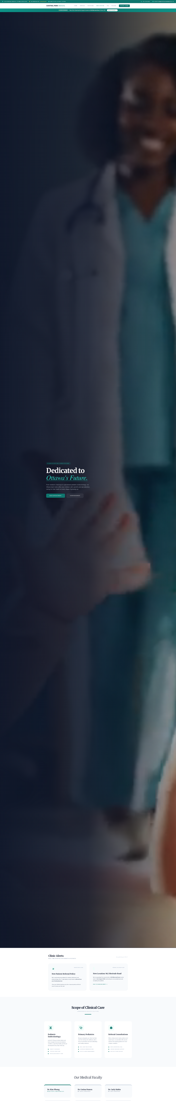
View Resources (75, 495)
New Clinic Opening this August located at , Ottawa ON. (88, 10)
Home (75, 5)
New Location (100, 5)
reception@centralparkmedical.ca (164, 1)
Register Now (111, 10)
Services (82, 5)
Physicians (91, 5)
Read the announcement (99, 984)
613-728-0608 (146, 1)
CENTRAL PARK (55, 6)
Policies (114, 5)
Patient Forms (124, 5)
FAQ (108, 5)
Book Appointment (56, 495)
